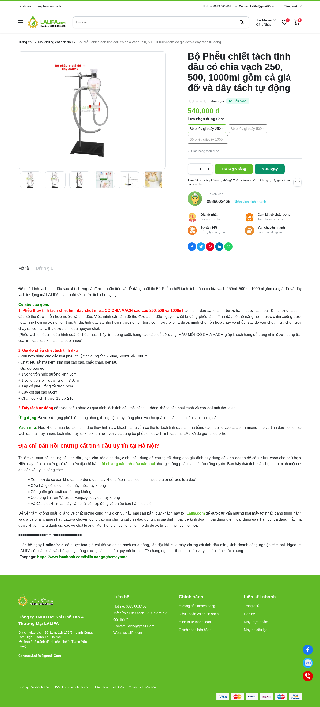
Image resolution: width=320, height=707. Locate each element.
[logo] (47, 22)
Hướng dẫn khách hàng (197, 606)
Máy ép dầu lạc (255, 630)
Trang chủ (251, 606)
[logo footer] (55, 600)
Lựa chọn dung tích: (206, 119)
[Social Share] (192, 246)
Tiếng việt (290, 6)
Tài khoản (24, 6)
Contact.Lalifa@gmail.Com (257, 6)
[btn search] (241, 22)
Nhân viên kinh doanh (250, 201)
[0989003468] (308, 663)
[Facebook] (308, 649)
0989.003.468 (222, 6)
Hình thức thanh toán (195, 622)
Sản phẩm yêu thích (48, 6)
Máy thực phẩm (256, 622)
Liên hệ (249, 614)
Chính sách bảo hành (195, 630)
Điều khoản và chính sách (199, 614)
